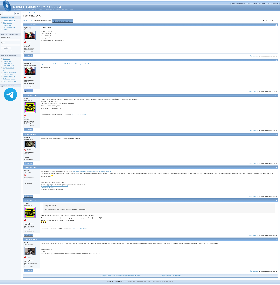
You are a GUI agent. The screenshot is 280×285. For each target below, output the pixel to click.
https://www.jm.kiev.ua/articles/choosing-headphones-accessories (92, 171)
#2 (276, 60)
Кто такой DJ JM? (264, 3)
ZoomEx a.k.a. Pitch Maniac (79, 114)
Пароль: (3, 42)
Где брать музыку (8, 65)
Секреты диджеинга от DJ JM (37, 6)
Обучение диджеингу (238, 3)
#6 (276, 200)
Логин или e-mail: (5, 37)
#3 (276, 95)
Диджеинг (36, 12)
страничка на (47, 187)
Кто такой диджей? (9, 21)
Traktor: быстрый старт (10, 81)
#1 (276, 25)
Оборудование (44, 12)
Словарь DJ (6, 29)
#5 (276, 167)
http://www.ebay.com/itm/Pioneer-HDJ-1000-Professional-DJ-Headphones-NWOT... (65, 64)
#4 (276, 134)
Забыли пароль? (7, 51)
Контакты (275, 3)
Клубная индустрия (9, 27)
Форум (255, 3)
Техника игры (7, 25)
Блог (248, 3)
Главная (25, 12)
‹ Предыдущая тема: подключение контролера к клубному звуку (120, 275)
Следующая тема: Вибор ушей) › (171, 275)
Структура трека (8, 74)
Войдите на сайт (28, 20)
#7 (276, 239)
